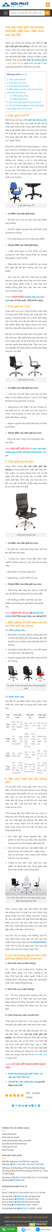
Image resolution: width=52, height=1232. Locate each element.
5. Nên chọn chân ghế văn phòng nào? (24, 102)
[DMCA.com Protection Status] (38, 1224)
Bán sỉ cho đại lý (8, 1150)
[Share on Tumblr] (36, 1106)
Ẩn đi (24, 74)
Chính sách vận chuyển (10, 1137)
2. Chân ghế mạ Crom (16, 83)
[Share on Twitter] (19, 1106)
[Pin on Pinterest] (26, 1106)
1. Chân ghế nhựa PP (16, 79)
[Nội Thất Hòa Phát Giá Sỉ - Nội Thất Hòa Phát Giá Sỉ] (15, 4)
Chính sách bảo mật (9, 1147)
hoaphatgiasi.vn (22, 1224)
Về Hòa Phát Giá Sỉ (9, 1134)
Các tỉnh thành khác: (16, 1208)
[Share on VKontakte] (29, 1106)
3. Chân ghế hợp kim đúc (18, 86)
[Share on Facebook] (16, 1106)
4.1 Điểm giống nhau (19, 95)
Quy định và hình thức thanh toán (14, 1144)
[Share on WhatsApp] (13, 1106)
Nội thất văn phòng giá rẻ (34, 59)
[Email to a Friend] (23, 1106)
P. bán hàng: (14, 1205)
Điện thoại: (13, 1180)
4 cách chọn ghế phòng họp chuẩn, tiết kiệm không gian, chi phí (25, 452)
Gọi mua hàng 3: (15, 1202)
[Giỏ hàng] (48, 4)
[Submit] (47, 13)
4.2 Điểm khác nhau (19, 99)
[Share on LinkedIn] (32, 1106)
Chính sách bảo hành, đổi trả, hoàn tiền (16, 1140)
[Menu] (5, 13)
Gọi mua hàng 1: (15, 1196)
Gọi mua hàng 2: (15, 1199)
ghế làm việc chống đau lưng (24, 1081)
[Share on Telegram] (39, 1106)
